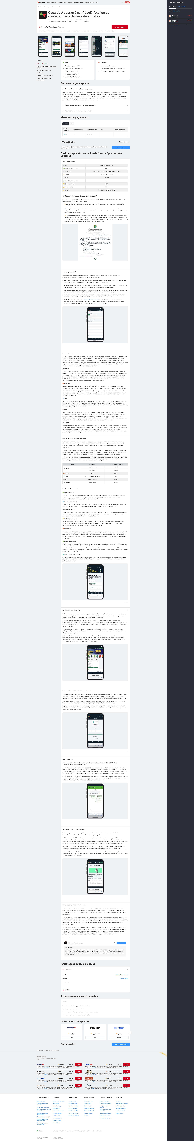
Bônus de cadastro (57, 1113)
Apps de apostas (89, 2)
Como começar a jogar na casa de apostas (46, 67)
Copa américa (87, 1106)
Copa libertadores (89, 1108)
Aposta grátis (56, 1115)
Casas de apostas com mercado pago (42, 1123)
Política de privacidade (122, 1103)
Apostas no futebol (78, 2)
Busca (122, 2)
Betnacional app (57, 1106)
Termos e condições (121, 1108)
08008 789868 (124, 978)
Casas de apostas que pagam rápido (42, 1114)
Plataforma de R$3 (73, 1108)
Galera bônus (56, 1123)
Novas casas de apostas (43, 1107)
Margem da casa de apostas (105, 1106)
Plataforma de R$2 (73, 1106)
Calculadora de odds (105, 1103)
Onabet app (56, 1103)
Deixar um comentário (120, 1044)
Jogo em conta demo (105, 1113)
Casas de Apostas (48, 1050)
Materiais (64, 1001)
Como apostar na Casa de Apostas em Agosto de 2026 (75, 1015)
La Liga (86, 1115)
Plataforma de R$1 (73, 1103)
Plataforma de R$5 (73, 1110)
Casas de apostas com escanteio (42, 1104)
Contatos (118, 1101)
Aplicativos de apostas (58, 1101)
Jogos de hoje (87, 1103)
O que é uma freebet (105, 1115)
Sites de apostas (41, 1101)
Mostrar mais (70, 954)
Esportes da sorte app (58, 1110)
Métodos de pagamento (44, 70)
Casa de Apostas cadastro (91, 300)
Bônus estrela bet (57, 1118)
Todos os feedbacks (124, 142)
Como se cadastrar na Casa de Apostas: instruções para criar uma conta (80, 1012)
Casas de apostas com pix (43, 1117)
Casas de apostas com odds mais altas (42, 1120)
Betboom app (56, 1108)
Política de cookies (120, 1106)
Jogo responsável (120, 1110)
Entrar (127, 2)
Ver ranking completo (174, 25)
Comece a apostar (120, 27)
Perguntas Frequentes (105, 1118)
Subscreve (121, 942)
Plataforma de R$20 (74, 1115)
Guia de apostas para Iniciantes (105, 1110)
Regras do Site (119, 1113)
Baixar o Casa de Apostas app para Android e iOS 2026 (75, 1006)
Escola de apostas (104, 1101)
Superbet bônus (57, 1120)
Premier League (88, 1113)
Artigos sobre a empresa (44, 78)
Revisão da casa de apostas (45, 75)
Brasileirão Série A (89, 1110)
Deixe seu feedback (121, 147)
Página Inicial (40, 1050)
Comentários (40, 80)
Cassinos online (62, 2)
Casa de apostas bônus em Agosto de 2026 (73, 1009)
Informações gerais (42, 63)
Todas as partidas (88, 1101)
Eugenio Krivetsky (73, 942)
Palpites (70, 2)
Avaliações (40, 73)
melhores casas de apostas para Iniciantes (44, 1110)
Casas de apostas (51, 2)
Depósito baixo (72, 1101)
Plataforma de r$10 (73, 1113)
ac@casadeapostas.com (121, 974)
